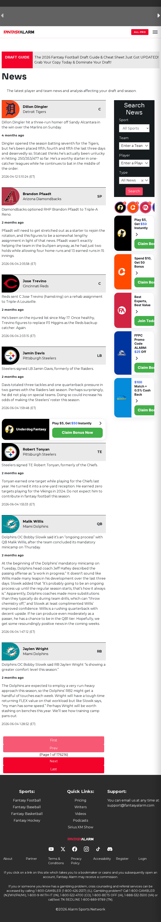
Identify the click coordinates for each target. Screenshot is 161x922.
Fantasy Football (27, 800)
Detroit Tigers (34, 112)
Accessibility (102, 859)
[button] (155, 32)
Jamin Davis (34, 353)
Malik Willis (33, 521)
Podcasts (80, 820)
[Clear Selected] (142, 180)
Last (53, 769)
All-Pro (140, 32)
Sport (124, 120)
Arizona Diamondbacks (42, 199)
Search (134, 191)
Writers (80, 807)
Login (142, 859)
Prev (54, 748)
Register (122, 859)
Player (124, 155)
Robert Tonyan (36, 449)
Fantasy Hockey (27, 820)
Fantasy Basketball (27, 814)
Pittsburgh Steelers (39, 358)
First (53, 740)
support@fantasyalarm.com (130, 805)
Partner (31, 859)
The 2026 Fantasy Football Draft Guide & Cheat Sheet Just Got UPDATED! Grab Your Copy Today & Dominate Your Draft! (96, 59)
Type (123, 173)
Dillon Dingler (35, 107)
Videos (80, 814)
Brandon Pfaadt (37, 194)
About (7, 859)
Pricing (80, 800)
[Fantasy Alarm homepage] (18, 32)
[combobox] (134, 145)
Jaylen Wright (35, 649)
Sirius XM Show (80, 827)
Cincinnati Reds (35, 286)
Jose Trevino (34, 281)
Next (54, 761)
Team (124, 138)
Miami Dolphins (35, 526)
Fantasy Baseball (27, 807)
